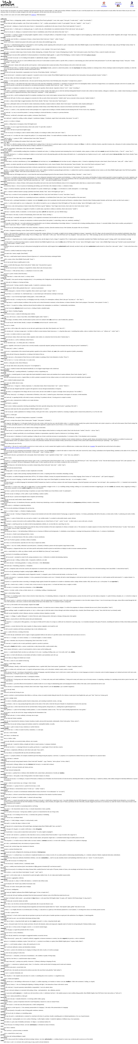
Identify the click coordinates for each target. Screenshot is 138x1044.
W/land (132, 6)
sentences (33, 14)
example (93, 446)
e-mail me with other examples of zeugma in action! (17, 447)
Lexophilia (104, 6)
